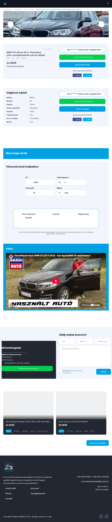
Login (49, 516)
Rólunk (8, 493)
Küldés (104, 372)
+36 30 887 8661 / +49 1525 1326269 (17, 363)
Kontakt (8, 498)
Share (78, 75)
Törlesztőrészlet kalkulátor (15, 66)
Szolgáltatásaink (38, 493)
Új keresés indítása (97, 443)
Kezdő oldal (10, 488)
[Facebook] (101, 516)
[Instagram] (106, 516)
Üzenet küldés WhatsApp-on (84, 57)
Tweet (88, 75)
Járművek (35, 488)
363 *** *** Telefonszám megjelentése (84, 50)
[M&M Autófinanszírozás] (5, 4)
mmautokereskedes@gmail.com (95, 481)
